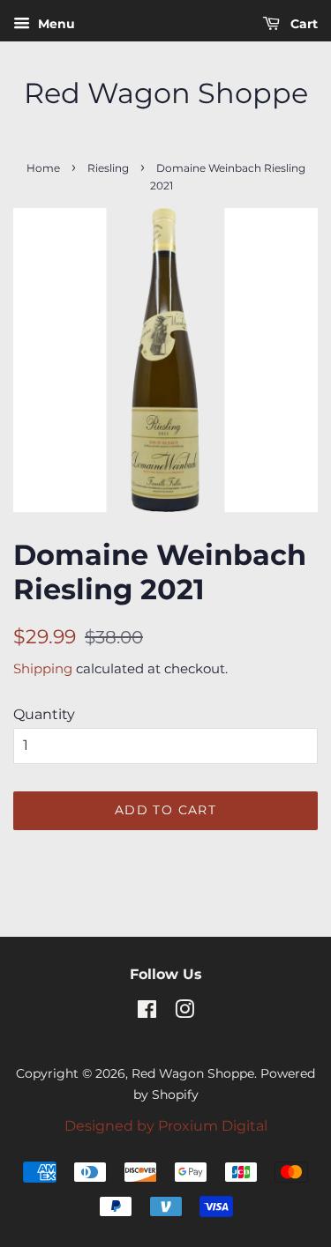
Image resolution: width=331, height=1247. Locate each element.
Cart (302, 24)
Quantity (44, 714)
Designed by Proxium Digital (165, 1125)
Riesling (108, 167)
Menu (54, 24)
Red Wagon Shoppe (166, 93)
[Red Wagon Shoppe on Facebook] (147, 1013)
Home (43, 167)
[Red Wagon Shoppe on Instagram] (184, 1013)
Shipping (42, 668)
